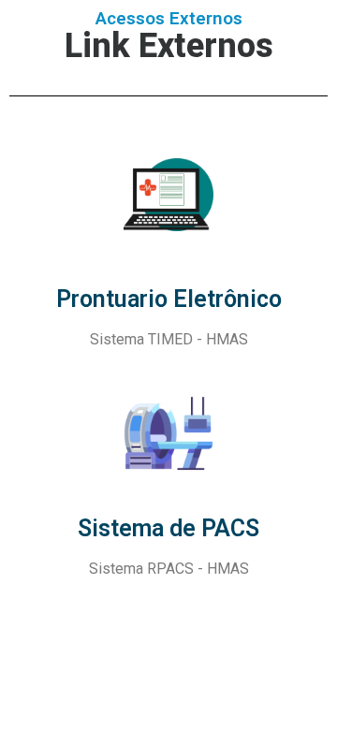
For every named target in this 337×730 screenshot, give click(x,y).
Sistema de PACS (168, 528)
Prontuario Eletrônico (169, 299)
